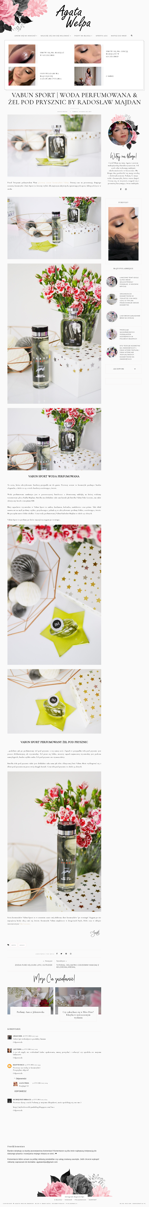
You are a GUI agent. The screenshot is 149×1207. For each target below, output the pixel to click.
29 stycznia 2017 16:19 (39, 1099)
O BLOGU (58, 1200)
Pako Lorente (24, 924)
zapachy (22, 945)
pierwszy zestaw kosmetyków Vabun (53, 182)
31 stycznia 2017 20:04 (40, 1083)
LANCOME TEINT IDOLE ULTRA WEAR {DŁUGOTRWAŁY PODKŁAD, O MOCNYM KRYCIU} (129, 282)
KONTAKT (93, 1200)
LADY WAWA (17, 1049)
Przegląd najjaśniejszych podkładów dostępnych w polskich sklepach (128, 334)
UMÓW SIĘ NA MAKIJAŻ (25, 36)
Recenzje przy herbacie (22, 1099)
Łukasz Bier (17, 1036)
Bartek (14, 945)
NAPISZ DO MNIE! (119, 36)
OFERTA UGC (102, 36)
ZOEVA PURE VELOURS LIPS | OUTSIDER (33, 965)
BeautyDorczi (18, 1065)
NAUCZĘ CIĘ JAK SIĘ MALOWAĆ (55, 36)
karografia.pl (139, 1203)
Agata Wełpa (24, 1083)
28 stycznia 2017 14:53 (30, 1036)
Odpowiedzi (21, 1079)
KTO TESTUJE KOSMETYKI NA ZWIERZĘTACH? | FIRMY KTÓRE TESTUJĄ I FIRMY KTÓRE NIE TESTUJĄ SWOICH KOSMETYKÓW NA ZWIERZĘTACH (130, 352)
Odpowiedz (17, 1042)
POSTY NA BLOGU (82, 36)
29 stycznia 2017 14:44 (32, 1065)
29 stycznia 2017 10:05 (30, 1049)
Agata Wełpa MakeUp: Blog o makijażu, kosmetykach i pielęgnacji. (46, 1203)
